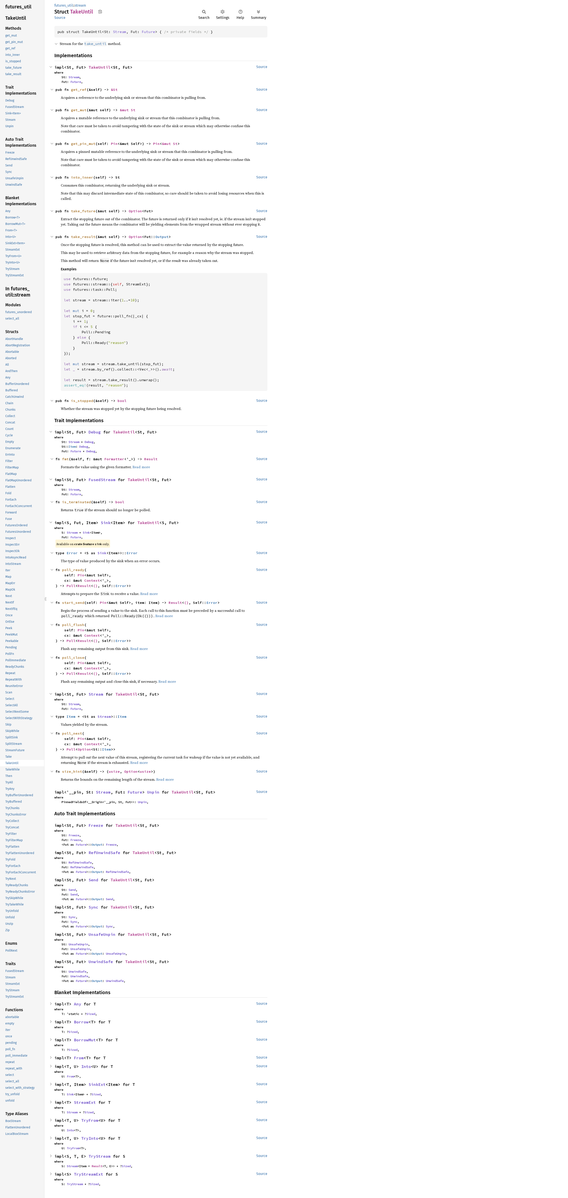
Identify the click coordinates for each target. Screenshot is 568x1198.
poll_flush (73, 624)
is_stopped (82, 400)
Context (92, 580)
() (95, 585)
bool (122, 400)
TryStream (99, 1156)
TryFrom (89, 1120)
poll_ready (73, 570)
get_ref (79, 89)
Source (59, 18)
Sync (93, 907)
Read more (141, 466)
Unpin (153, 792)
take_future (83, 211)
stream (80, 5)
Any (77, 1004)
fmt (65, 459)
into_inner (82, 177)
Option (135, 211)
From (79, 1057)
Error (72, 553)
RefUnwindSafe (104, 852)
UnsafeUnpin (102, 934)
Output (162, 236)
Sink (105, 522)
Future (148, 31)
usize (114, 771)
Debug (95, 432)
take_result (83, 236)
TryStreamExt (88, 1174)
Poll (71, 585)
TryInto (89, 1138)
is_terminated (76, 502)
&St (114, 89)
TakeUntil (99, 67)
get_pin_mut (83, 143)
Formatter (114, 459)
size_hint (72, 771)
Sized (90, 1014)
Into (86, 1066)
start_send (73, 602)
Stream (119, 31)
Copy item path (100, 11)
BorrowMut (85, 1039)
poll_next (72, 733)
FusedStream (102, 479)
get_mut (79, 110)
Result (151, 459)
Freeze (96, 825)
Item (72, 447)
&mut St (127, 110)
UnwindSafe (101, 961)
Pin (114, 143)
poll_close (73, 657)
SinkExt (97, 1084)
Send (93, 879)
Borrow (81, 1021)
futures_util (63, 5)
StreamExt (85, 1102)
